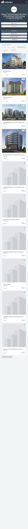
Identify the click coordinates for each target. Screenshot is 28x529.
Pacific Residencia (7, 71)
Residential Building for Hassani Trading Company (14, 154)
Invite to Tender (15, 36)
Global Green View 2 (7, 97)
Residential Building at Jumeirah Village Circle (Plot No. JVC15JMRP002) (14, 187)
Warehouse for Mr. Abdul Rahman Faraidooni (12, 349)
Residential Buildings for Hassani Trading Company (14, 122)
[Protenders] (7, 1)
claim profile (13, 30)
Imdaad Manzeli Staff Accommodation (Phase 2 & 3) (14, 316)
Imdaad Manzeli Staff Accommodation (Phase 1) (13, 251)
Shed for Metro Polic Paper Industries (11, 219)
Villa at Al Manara (7, 284)
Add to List (15, 33)
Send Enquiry (14, 39)
